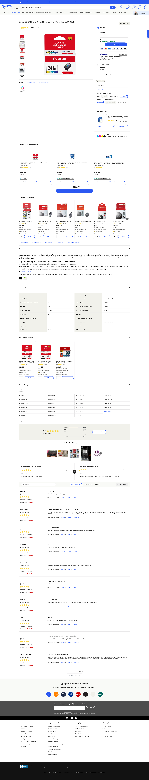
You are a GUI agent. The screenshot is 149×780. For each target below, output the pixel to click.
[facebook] (76, 718)
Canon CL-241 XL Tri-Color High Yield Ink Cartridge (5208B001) (33, 162)
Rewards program (52, 728)
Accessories (49, 243)
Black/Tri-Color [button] (114, 96)
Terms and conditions (67, 712)
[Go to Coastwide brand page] (56, 694)
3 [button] (73, 671)
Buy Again (32, 12)
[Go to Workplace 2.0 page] (100, 694)
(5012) (84, 428)
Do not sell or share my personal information (95, 772)
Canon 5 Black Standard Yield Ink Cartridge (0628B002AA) (45, 220)
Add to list (100, 89)
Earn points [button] (124, 23)
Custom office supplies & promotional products (60, 739)
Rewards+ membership (54, 726)
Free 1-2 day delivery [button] (81, 233)
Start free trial (123, 54)
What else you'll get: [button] (106, 74)
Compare (98, 126)
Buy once (103, 27)
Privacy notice (58, 772)
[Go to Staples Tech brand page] (85, 694)
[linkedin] (71, 718)
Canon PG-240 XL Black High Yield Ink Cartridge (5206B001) (27, 362)
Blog (103, 728)
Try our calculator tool (117, 58)
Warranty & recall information (28, 741)
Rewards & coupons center (82, 736)
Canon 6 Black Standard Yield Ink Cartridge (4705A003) (26, 220)
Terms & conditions (48, 772)
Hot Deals (25, 12)
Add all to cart (74, 191)
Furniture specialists (53, 746)
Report (77, 497)
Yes (64, 497)
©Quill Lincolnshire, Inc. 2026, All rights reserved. (40, 767)
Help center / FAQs (25, 736)
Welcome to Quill (106, 726)
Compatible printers (73, 243)
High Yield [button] (100, 102)
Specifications (36, 243)
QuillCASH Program (53, 731)
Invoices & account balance (27, 733)
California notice (68, 772)
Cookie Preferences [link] (79, 772)
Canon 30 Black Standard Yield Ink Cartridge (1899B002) (121, 220)
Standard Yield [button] (122, 102)
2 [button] (70, 671)
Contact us (23, 746)
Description (24, 243)
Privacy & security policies (27, 744)
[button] (113, 7)
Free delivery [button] (23, 233)
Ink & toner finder (79, 728)
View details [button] (110, 138)
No (70, 497)
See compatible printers (25, 229)
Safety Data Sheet (25, 271)
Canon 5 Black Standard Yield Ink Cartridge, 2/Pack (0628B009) (101, 220)
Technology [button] (122, 12)
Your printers (78, 731)
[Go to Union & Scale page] (93, 694)
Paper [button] (114, 12)
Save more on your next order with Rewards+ (24, 2)
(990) (84, 430)
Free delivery (101, 81)
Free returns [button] (101, 85)
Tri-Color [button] (123, 96)
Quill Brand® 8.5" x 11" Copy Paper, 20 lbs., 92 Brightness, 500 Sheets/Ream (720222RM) (72, 162)
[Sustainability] (25, 278)
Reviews (60, 243)
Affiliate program (52, 754)
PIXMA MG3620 (108, 411)
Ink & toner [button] (106, 12)
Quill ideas (50, 751)
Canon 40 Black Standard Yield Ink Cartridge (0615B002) (83, 220)
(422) (84, 432)
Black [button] (98, 96)
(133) (84, 434)
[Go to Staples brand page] (78, 694)
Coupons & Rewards (15, 12)
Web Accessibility (107, 736)
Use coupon (90, 707)
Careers (104, 733)
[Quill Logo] (7, 6)
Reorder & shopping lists (81, 726)
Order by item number (81, 733)
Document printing (53, 741)
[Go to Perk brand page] (70, 694)
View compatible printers (44, 82)
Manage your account (26, 731)
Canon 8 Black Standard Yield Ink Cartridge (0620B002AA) (64, 220)
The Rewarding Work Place (109, 731)
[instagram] (67, 718)
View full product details (32, 82)
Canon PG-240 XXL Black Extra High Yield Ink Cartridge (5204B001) (45, 362)
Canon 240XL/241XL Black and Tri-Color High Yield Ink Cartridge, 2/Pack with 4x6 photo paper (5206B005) (64, 362)
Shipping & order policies (27, 739)
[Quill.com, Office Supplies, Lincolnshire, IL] (24, 766)
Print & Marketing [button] (60, 12)
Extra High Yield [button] (110, 102)
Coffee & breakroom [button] (86, 12)
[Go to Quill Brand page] (48, 694)
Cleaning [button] (97, 12)
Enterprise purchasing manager (56, 744)
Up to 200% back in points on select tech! (74, 2)
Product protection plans (54, 749)
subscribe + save (50, 12)
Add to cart (116, 44)
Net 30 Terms (51, 736)
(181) (84, 436)
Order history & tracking (26, 726)
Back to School (40, 12)
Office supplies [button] (73, 12)
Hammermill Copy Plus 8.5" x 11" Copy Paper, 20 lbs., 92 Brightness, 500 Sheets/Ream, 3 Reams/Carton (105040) (109, 162)
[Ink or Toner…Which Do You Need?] (21, 278)
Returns (22, 728)
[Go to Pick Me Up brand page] (63, 694)
